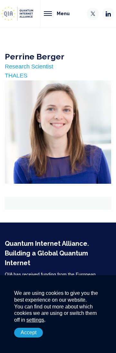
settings (35, 320)
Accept (28, 332)
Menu (63, 13)
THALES (16, 75)
